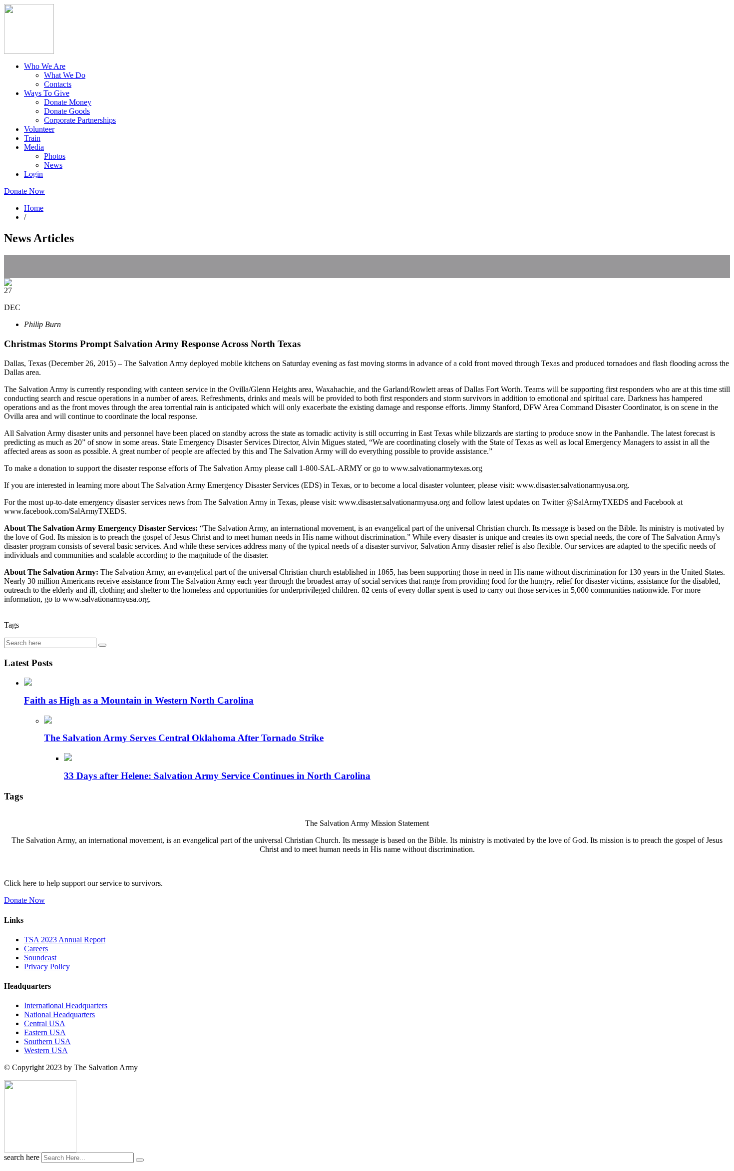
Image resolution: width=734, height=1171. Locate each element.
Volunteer (39, 129)
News (53, 165)
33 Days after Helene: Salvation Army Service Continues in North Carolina (217, 776)
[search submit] (140, 1160)
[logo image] (40, 1150)
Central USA (44, 1023)
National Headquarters (59, 1014)
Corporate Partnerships (80, 120)
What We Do (64, 75)
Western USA (46, 1050)
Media (34, 147)
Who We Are (44, 66)
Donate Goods (67, 111)
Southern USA (47, 1041)
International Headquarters (65, 1005)
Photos (54, 156)
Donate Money (67, 102)
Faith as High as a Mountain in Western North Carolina (139, 700)
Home (33, 208)
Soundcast (40, 957)
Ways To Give (46, 93)
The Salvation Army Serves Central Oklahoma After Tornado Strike (184, 738)
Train (32, 138)
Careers (36, 948)
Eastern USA (45, 1032)
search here (21, 1157)
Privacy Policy (47, 966)
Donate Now (24, 191)
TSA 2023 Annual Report (64, 939)
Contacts (57, 84)
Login (33, 174)
